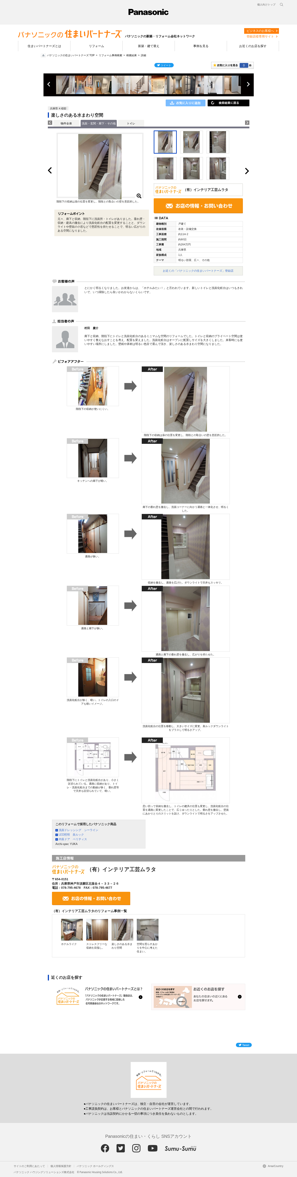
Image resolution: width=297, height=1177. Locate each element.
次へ (248, 84)
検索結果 (131, 55)
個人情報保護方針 (60, 1166)
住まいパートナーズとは (44, 46)
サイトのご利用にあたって (29, 1166)
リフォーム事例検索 (110, 55)
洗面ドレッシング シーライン (78, 830)
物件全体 (66, 123)
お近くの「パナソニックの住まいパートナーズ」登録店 (198, 270)
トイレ (131, 123)
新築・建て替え (148, 46)
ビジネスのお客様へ (260, 30)
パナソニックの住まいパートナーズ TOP (71, 55)
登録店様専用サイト (260, 36)
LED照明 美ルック (71, 834)
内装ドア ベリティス (73, 839)
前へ (49, 84)
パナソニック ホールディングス (95, 1166)
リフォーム (96, 46)
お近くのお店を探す (253, 46)
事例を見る (201, 46)
